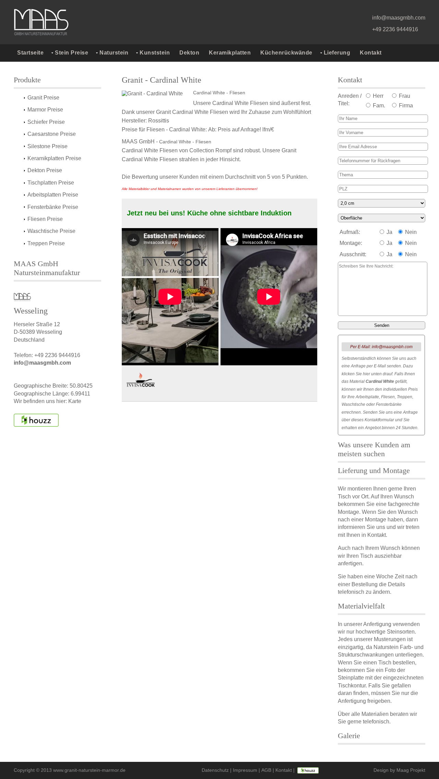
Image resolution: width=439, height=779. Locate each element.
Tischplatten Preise (50, 183)
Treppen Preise (46, 243)
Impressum (245, 770)
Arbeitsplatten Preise (52, 195)
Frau (404, 96)
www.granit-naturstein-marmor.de (89, 770)
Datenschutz (215, 770)
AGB (266, 770)
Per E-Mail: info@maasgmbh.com (381, 346)
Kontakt (371, 53)
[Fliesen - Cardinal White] (156, 94)
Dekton (189, 53)
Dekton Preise (44, 170)
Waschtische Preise (51, 231)
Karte (74, 401)
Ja (388, 232)
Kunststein (155, 53)
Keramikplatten (230, 53)
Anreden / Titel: (349, 99)
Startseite (30, 53)
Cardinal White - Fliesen (219, 92)
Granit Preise (43, 98)
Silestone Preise (47, 146)
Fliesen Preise (45, 219)
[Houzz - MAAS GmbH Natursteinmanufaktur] (36, 420)
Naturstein (113, 53)
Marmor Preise (45, 110)
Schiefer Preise (46, 122)
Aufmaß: (350, 232)
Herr (377, 96)
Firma (405, 105)
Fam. (378, 105)
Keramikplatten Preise (54, 158)
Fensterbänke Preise (52, 207)
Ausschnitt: (353, 254)
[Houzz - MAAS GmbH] (308, 770)
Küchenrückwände (286, 53)
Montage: (351, 243)
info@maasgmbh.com (398, 18)
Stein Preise (71, 53)
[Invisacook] (140, 381)
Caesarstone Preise (51, 134)
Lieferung (337, 53)
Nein (410, 232)
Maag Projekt (410, 770)
